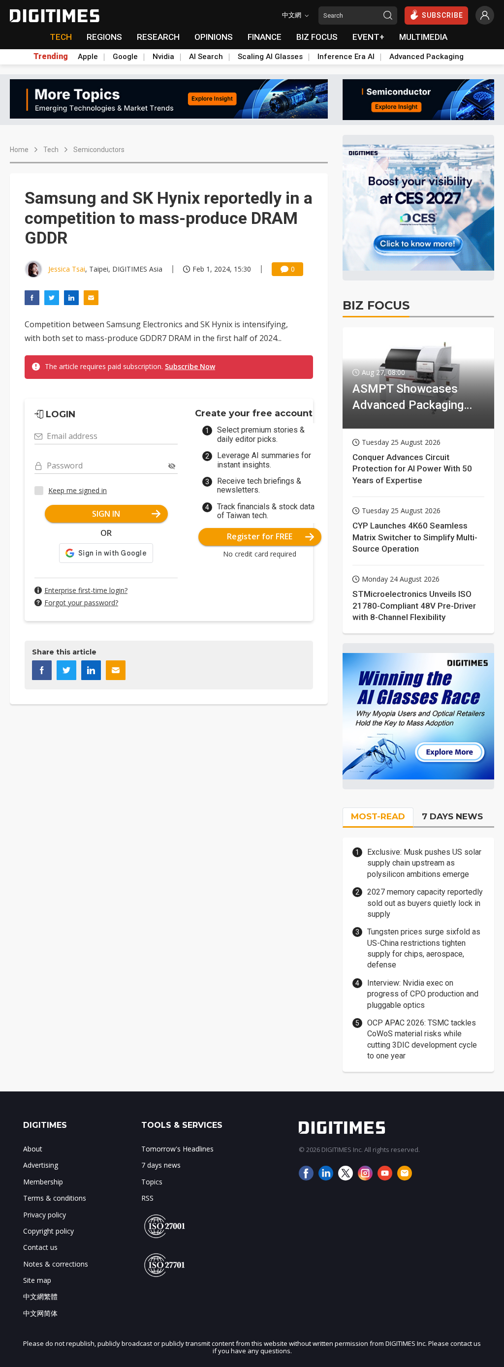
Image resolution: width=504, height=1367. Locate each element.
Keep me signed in (77, 490)
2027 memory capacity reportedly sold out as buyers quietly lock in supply (425, 903)
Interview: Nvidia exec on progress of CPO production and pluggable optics (422, 994)
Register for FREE (259, 536)
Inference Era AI (346, 56)
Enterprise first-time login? (85, 590)
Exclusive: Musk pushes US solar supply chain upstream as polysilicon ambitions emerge (424, 863)
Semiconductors (99, 150)
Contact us (40, 1247)
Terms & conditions (54, 1198)
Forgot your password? (81, 602)
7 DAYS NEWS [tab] (452, 816)
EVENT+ (368, 37)
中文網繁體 (40, 1296)
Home (19, 150)
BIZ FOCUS (317, 37)
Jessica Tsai (66, 269)
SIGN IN (106, 513)
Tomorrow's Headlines (177, 1148)
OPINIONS (213, 37)
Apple (88, 56)
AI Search (206, 56)
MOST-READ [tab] (378, 816)
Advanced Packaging (426, 56)
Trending (50, 56)
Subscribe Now (190, 366)
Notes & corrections (55, 1264)
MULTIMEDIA (423, 37)
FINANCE (265, 37)
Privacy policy (44, 1214)
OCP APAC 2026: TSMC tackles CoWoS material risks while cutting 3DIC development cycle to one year (422, 1039)
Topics (151, 1181)
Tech (51, 150)
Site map (37, 1280)
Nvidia (163, 56)
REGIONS (104, 37)
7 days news (161, 1165)
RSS (147, 1198)
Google (125, 56)
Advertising (40, 1165)
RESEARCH (158, 37)
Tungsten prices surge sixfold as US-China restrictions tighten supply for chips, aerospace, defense (423, 948)
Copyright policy (48, 1231)
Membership (43, 1181)
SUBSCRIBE (442, 15)
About (32, 1148)
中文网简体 (40, 1313)
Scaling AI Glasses (270, 56)
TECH (61, 37)
